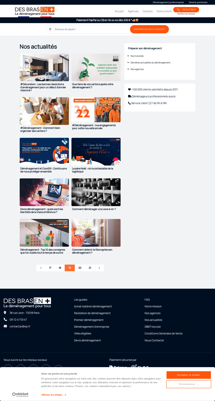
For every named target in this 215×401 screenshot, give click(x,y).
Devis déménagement (87, 340)
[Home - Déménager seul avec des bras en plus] (34, 11)
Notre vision (164, 11)
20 (79, 267)
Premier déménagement (89, 320)
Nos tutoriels (137, 55)
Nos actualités (153, 320)
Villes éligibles (82, 333)
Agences (133, 11)
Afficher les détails (51, 394)
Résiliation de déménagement (92, 313)
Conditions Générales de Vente (164, 333)
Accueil (119, 11)
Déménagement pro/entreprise (168, 2)
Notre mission (153, 306)
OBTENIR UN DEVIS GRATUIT (149, 29)
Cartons (148, 11)
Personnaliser (187, 384)
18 (60, 267)
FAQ (147, 299)
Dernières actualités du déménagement (150, 62)
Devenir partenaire (198, 2)
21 (90, 267)
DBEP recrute (153, 326)
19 (69, 267)
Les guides (80, 299)
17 (50, 267)
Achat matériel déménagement (93, 306)
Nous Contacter (154, 340)
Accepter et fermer (188, 375)
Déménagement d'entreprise (91, 326)
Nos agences (137, 69)
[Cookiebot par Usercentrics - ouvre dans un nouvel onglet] (20, 395)
